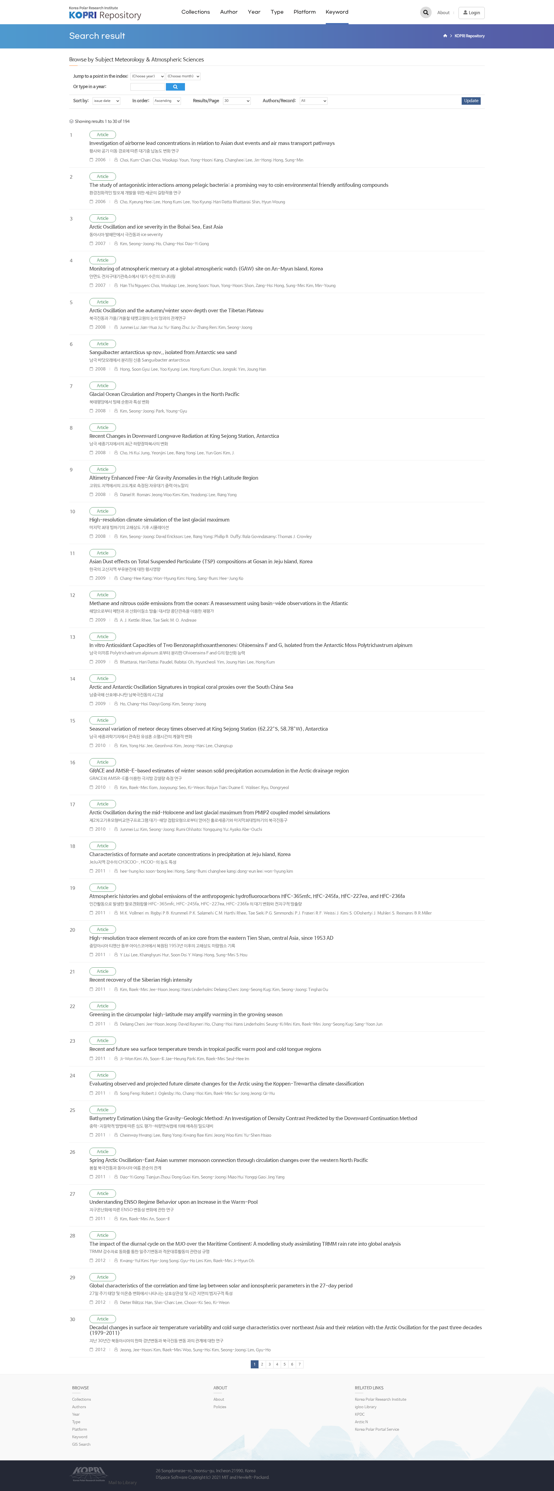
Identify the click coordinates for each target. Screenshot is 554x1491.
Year (254, 12)
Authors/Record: (279, 100)
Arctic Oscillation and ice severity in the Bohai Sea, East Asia (156, 227)
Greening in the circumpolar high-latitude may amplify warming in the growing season (185, 1015)
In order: (140, 100)
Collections (195, 12)
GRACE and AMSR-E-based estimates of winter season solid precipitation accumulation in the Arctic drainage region (219, 771)
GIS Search (81, 1445)
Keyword (337, 12)
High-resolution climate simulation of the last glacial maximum (159, 520)
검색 (426, 12)
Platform (305, 12)
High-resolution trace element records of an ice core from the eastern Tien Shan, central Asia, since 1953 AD (211, 938)
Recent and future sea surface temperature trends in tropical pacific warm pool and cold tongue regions (205, 1049)
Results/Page (206, 100)
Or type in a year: (89, 86)
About (443, 12)
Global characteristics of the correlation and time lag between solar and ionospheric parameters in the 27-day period (221, 1286)
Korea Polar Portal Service (377, 1430)
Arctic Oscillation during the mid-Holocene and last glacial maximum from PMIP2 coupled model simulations (209, 813)
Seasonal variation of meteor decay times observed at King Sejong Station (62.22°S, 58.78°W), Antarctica (208, 729)
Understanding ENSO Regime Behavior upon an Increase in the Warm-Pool (173, 1202)
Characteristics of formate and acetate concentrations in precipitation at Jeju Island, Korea (190, 854)
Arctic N (361, 1422)
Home (446, 36)
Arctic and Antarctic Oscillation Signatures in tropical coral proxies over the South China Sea (191, 687)
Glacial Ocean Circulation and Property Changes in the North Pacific (164, 394)
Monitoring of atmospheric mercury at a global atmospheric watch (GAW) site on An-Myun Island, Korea (206, 269)
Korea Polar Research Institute (380, 1400)
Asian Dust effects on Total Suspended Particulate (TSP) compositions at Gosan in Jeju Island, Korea (201, 562)
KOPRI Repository (105, 13)
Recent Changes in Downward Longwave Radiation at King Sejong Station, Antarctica (184, 436)
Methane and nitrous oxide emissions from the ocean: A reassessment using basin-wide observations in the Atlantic (218, 603)
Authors (79, 1407)
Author (229, 12)
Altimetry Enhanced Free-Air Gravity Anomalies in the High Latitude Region (173, 478)
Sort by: (81, 100)
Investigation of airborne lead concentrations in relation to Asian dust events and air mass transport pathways (212, 143)
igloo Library (366, 1407)
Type (277, 12)
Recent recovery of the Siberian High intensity (140, 980)
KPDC (359, 1415)
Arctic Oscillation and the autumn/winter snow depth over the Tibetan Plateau (176, 311)
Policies (220, 1407)
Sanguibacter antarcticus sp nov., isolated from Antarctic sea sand (163, 352)
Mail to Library (122, 1482)
